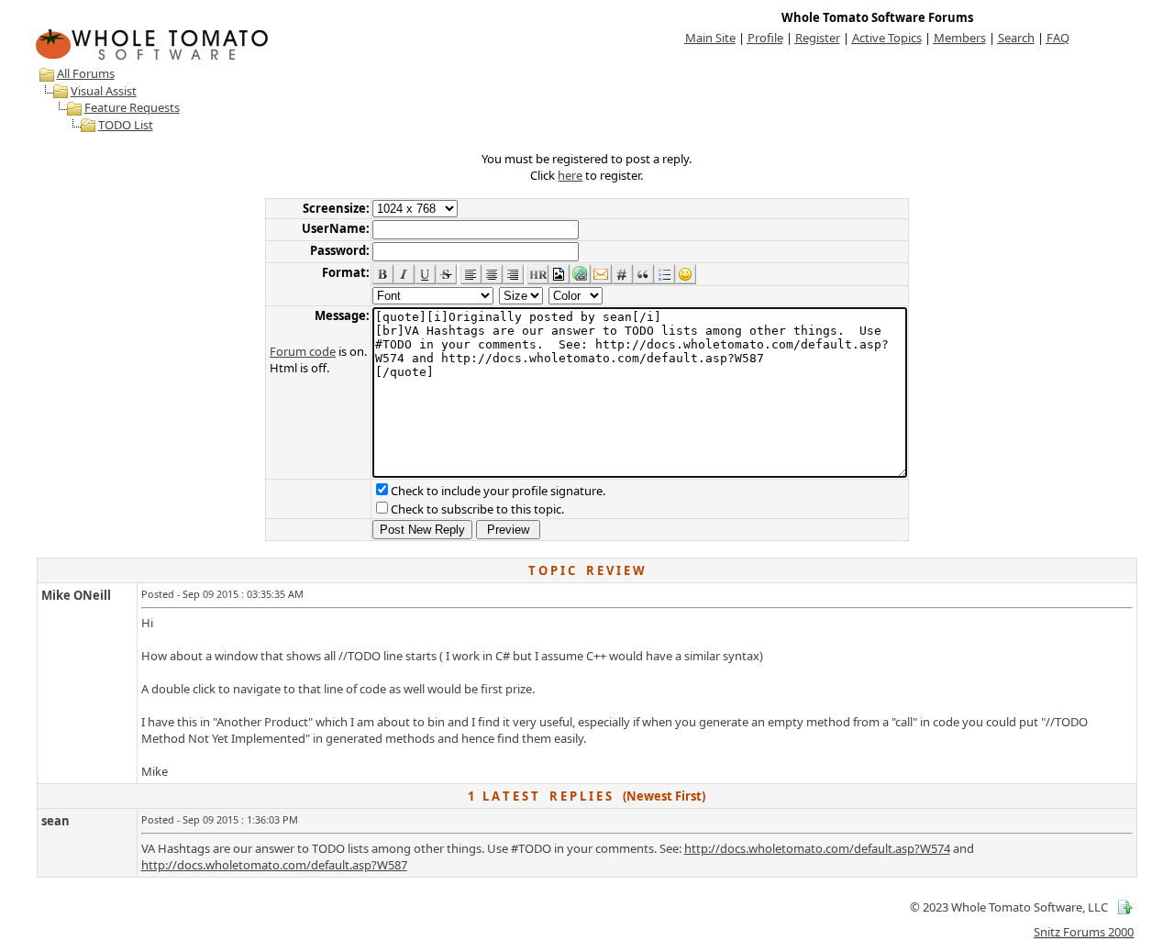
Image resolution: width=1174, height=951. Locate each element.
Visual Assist (104, 91)
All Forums (86, 73)
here (570, 175)
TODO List (125, 124)
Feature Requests (132, 107)
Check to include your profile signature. (498, 490)
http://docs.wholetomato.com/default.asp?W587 (274, 865)
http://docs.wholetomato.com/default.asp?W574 (817, 848)
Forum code (303, 351)
